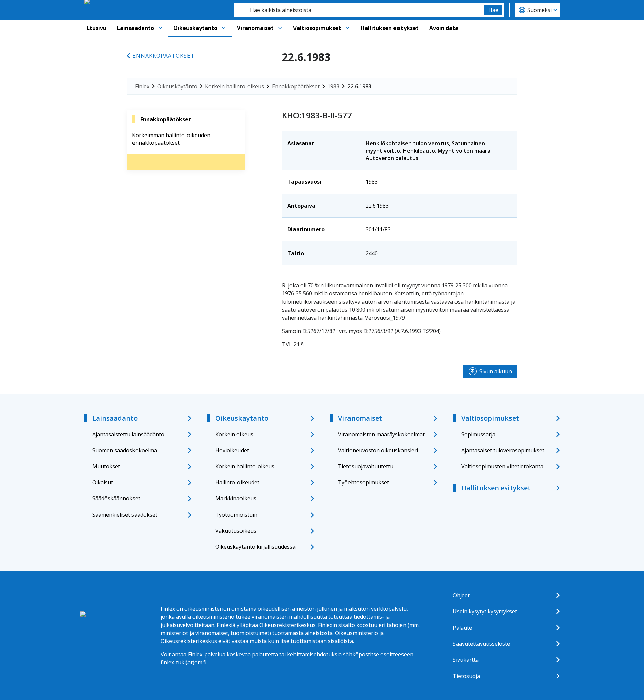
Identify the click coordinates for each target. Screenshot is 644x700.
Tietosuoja (466, 676)
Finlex (142, 86)
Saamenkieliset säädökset (124, 514)
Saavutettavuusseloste (481, 643)
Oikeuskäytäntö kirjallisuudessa (255, 546)
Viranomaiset (255, 28)
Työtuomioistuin (236, 514)
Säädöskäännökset (116, 498)
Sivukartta (466, 659)
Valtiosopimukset (317, 28)
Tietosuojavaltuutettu (365, 466)
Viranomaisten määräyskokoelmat (381, 434)
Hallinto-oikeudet (237, 482)
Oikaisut (102, 482)
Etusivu (96, 28)
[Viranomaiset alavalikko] (280, 28)
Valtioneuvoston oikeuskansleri (378, 450)
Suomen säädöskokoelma (124, 450)
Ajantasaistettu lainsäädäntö (128, 434)
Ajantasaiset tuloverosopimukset (502, 450)
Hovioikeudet (232, 450)
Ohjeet (461, 595)
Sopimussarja (478, 434)
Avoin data (444, 28)
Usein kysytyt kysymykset (485, 611)
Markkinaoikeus (235, 498)
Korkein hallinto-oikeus (234, 86)
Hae (493, 10)
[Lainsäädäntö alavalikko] (160, 28)
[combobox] (359, 10)
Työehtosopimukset (363, 482)
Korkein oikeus (234, 434)
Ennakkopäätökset (163, 55)
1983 (333, 86)
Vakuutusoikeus (235, 530)
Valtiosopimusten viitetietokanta (502, 466)
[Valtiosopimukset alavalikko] (347, 28)
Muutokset (106, 466)
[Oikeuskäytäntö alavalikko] (224, 28)
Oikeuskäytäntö (195, 28)
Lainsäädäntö (135, 28)
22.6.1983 (359, 86)
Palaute (462, 627)
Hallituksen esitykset (390, 28)
